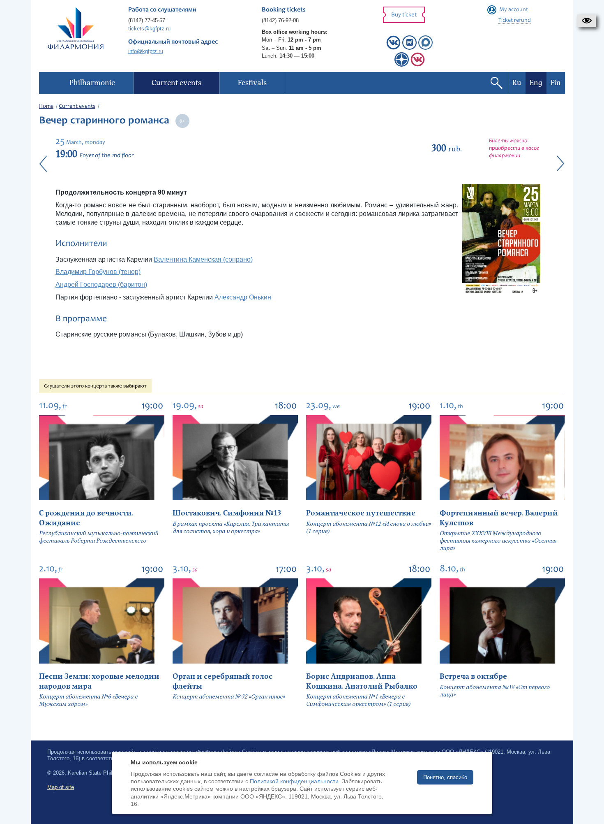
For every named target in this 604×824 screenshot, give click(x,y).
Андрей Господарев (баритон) (101, 284)
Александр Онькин (242, 297)
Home (46, 106)
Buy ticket (404, 15)
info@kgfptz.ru (145, 51)
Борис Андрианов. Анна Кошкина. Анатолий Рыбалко (361, 681)
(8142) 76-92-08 (280, 20)
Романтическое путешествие (360, 513)
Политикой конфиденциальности (294, 781)
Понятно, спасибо (445, 777)
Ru (516, 83)
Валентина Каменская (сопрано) (203, 259)
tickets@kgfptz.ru (149, 29)
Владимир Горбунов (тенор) (98, 271)
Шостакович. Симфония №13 (227, 513)
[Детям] (417, 65)
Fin (556, 83)
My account (513, 10)
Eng (536, 83)
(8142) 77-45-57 (146, 20)
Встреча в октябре (473, 676)
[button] (586, 20)
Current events (77, 106)
